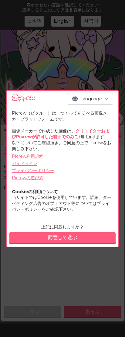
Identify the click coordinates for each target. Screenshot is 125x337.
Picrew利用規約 (27, 156)
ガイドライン (24, 163)
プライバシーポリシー (33, 170)
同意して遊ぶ (62, 237)
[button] (90, 99)
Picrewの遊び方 (27, 177)
